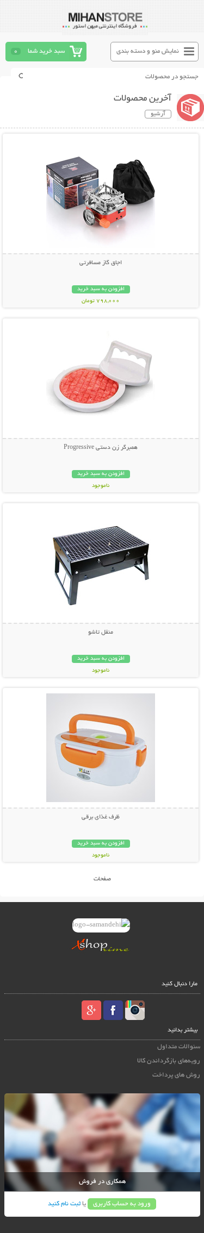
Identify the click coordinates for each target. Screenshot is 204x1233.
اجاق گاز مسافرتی (100, 263)
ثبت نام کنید (64, 1203)
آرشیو (158, 114)
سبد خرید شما (46, 51)
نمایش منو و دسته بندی (147, 51)
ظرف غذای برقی (101, 817)
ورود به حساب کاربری (122, 1203)
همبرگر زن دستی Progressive (101, 448)
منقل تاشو (100, 632)
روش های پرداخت (176, 1075)
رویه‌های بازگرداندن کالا (168, 1061)
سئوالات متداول (178, 1046)
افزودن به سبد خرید (101, 289)
